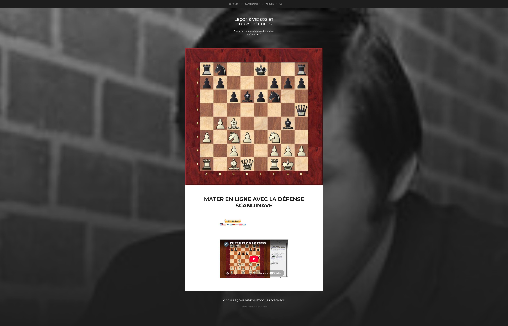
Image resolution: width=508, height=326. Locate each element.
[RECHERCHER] (280, 4)
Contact (233, 4)
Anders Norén (259, 306)
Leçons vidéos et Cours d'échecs (254, 21)
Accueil (270, 4)
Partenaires (251, 4)
